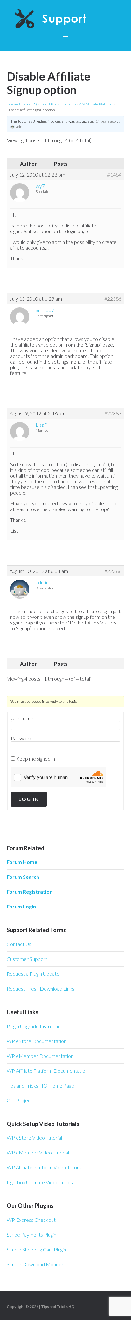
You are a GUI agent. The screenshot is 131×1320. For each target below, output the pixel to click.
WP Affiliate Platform (96, 104)
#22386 (112, 299)
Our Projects (21, 1100)
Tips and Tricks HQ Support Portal (34, 104)
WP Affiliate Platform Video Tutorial (45, 1167)
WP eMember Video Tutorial (38, 1152)
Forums (69, 104)
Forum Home (22, 862)
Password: (22, 738)
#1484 (114, 175)
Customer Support (27, 959)
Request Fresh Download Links (40, 988)
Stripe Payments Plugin (31, 1235)
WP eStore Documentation (36, 1041)
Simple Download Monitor (35, 1264)
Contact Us (19, 944)
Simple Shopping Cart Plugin (36, 1249)
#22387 (112, 413)
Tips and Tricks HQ (57, 1306)
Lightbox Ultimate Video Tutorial (41, 1182)
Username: (23, 718)
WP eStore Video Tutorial (34, 1138)
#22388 (112, 571)
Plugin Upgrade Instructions (36, 1026)
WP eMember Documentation (40, 1056)
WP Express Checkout (31, 1220)
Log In (28, 799)
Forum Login (21, 906)
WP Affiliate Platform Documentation (47, 1071)
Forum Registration (29, 892)
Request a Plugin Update (33, 974)
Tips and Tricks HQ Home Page (40, 1085)
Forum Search (23, 877)
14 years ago (105, 121)
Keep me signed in (35, 759)
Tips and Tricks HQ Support (66, 19)
